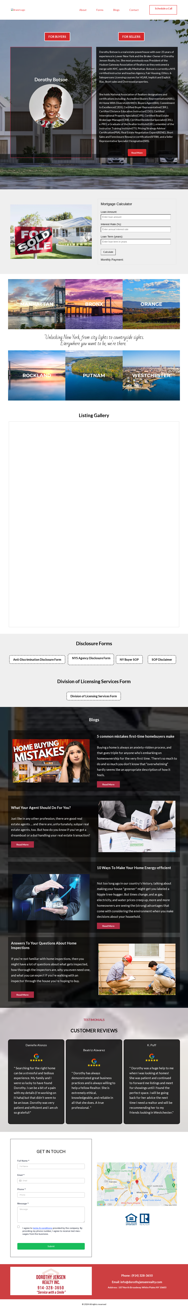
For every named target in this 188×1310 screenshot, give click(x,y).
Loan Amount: (109, 211)
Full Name (23, 1160)
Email (21, 1175)
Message (23, 1203)
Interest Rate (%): (111, 224)
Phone (21, 1189)
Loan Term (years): (112, 236)
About (83, 9)
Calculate (108, 252)
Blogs (116, 9)
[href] (137, 1184)
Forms (99, 9)
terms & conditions (42, 1228)
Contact (134, 9)
